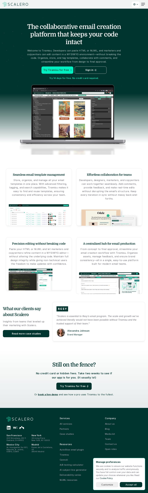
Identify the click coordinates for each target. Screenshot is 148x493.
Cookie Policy (106, 478)
